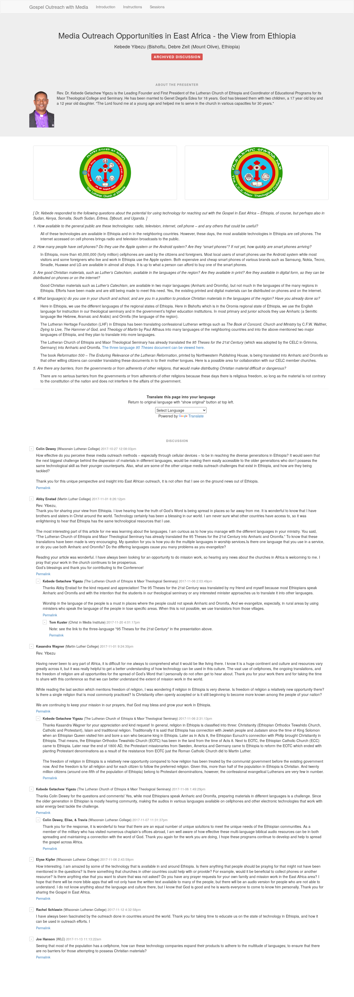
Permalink (43, 487)
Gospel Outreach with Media (58, 6)
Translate (196, 415)
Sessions (157, 6)
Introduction (105, 6)
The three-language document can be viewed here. (153, 347)
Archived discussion (177, 56)
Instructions (132, 6)
